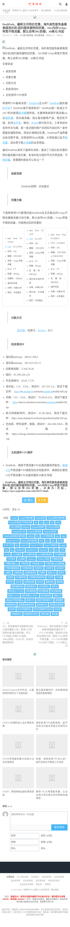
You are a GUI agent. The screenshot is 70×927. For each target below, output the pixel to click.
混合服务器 (31, 591)
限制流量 (45, 614)
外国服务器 (21, 577)
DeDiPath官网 (53, 527)
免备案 (10, 577)
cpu (46, 522)
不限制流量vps (11, 564)
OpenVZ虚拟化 (51, 545)
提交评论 (59, 827)
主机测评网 (46, 877)
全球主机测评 (54, 881)
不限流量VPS (37, 564)
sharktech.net (32, 550)
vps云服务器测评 (45, 554)
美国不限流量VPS (45, 600)
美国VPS (30, 600)
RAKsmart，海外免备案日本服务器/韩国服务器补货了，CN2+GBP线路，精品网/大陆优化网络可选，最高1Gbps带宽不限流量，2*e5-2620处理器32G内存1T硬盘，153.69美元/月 (52, 636)
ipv (47, 541)
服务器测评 (31, 586)
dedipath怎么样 (19, 532)
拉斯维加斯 (29, 582)
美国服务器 (11, 605)
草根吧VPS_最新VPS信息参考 (35, 4)
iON (41, 541)
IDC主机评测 (22, 877)
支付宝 (17, 122)
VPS (62, 550)
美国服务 (59, 600)
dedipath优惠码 (38, 527)
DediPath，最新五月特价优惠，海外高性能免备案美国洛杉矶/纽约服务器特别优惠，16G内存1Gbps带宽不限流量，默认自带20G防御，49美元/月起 (34, 28)
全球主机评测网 (26, 884)
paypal (62, 545)
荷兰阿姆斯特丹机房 (43, 609)
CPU (9, 247)
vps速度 (21, 559)
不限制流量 (57, 559)
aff (36, 522)
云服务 (8, 573)
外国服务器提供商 (36, 577)
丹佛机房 (38, 568)
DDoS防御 (15, 527)
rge (12, 550)
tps (56, 550)
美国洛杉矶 (42, 605)
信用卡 (61, 573)
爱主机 (39, 884)
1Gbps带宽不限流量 (56, 518)
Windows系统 (43, 559)
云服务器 (18, 573)
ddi (52, 522)
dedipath (25, 527)
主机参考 (49, 568)
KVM (60, 541)
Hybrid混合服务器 (29, 541)
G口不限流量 (47, 536)
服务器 (22, 113)
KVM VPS (8, 545)
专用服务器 (27, 568)
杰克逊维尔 (44, 586)
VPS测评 (11, 559)
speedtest (47, 391)
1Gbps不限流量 (26, 518)
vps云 (7, 554)
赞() (30, 500)
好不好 (6, 108)
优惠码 (42, 573)
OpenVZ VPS (36, 545)
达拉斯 (58, 609)
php (6, 550)
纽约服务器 (46, 596)
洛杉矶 (55, 586)
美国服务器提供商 (26, 605)
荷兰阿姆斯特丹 (24, 609)
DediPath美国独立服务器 (14, 536)
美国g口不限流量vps (15, 600)
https (16, 391)
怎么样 (18, 582)
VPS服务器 (60, 554)
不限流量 (24, 564)
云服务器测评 (30, 573)
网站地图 (55, 890)
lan (17, 545)
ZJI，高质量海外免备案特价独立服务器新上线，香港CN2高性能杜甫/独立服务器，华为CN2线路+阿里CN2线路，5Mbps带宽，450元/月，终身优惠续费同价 (17, 634)
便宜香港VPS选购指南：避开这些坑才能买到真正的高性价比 (52, 726)
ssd (51, 550)
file (37, 536)
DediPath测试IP (50, 532)
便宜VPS (52, 573)
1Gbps (14, 518)
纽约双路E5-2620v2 (30, 596)
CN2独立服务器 (60, 10)
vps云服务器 (29, 554)
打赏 (43, 500)
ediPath (30, 536)
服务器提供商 (17, 586)
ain (41, 522)
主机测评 (60, 568)
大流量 (27, 142)
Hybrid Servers (13, 541)
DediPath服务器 (34, 532)
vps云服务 (17, 554)
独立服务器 (46, 10)
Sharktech (20, 550)
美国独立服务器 (56, 605)
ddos (58, 522)
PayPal (35, 122)
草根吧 (47, 884)
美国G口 (57, 596)
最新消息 (50, 582)
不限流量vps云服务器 (55, 564)
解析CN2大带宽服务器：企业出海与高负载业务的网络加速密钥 (52, 794)
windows (31, 559)
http (57, 536)
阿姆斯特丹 (16, 614)
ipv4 (53, 541)
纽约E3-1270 (13, 596)
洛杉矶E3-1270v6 (15, 591)
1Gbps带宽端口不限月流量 (20, 522)
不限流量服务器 (12, 568)
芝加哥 (12, 609)
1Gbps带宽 (40, 518)
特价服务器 (43, 591)
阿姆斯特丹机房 (31, 614)
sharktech (28, 391)
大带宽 (50, 577)
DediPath (34, 103)
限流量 (6, 160)
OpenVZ (24, 545)
